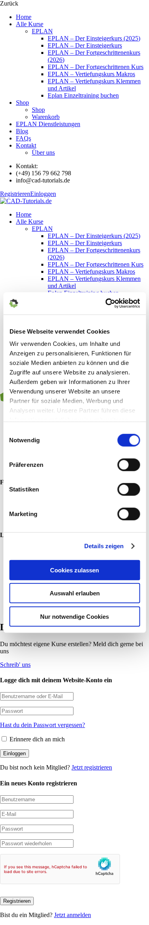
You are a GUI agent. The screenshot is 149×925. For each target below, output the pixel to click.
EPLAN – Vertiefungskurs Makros (91, 74)
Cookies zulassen (74, 569)
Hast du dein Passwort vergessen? (42, 725)
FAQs (23, 138)
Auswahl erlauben (75, 593)
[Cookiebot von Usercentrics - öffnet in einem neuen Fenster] (106, 303)
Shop (22, 102)
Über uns (43, 152)
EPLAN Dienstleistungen (48, 124)
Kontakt (26, 145)
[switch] (128, 464)
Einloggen (43, 193)
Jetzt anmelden (72, 915)
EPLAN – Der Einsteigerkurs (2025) (94, 38)
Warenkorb (46, 116)
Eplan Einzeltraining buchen (83, 95)
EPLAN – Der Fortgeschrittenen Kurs (95, 66)
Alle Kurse (29, 24)
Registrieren (15, 193)
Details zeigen (104, 546)
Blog (22, 131)
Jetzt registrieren (92, 767)
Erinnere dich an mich (36, 739)
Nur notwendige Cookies (74, 616)
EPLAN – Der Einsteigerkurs (85, 45)
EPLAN (42, 31)
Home (23, 16)
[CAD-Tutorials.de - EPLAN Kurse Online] (26, 201)
